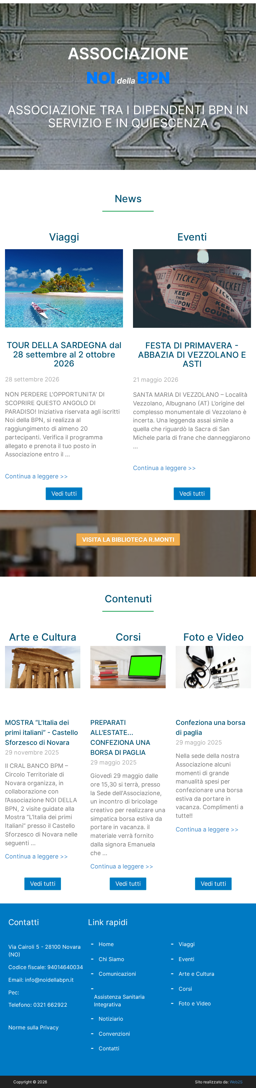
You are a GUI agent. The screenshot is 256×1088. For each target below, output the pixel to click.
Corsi (185, 988)
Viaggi (187, 944)
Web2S (236, 1081)
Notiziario (111, 1018)
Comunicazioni (117, 973)
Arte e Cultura (196, 973)
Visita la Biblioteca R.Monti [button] (128, 539)
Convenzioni (114, 1033)
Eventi (186, 959)
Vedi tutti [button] (64, 493)
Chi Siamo (111, 959)
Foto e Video (195, 1003)
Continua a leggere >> (36, 476)
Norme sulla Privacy (33, 1027)
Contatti (109, 1048)
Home (106, 944)
